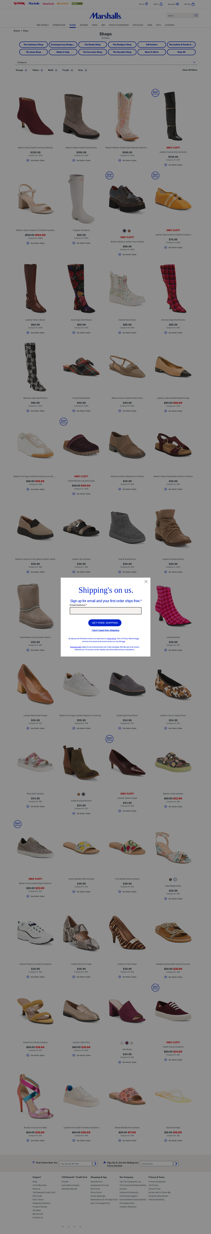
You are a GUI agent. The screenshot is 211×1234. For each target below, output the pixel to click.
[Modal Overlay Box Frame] (105, 617)
